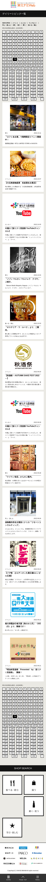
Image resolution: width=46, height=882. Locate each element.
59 (10, 53)
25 (41, 38)
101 (21, 68)
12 (15, 35)
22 (25, 38)
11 (10, 35)
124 (12, 81)
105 (5, 71)
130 (12, 84)
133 (33, 84)
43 (10, 47)
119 (18, 78)
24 (36, 38)
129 (5, 84)
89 (41, 62)
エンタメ (23, 23)
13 (20, 35)
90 (4, 65)
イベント (15, 23)
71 (30, 56)
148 (12, 93)
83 (10, 62)
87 (30, 62)
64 (36, 53)
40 (36, 44)
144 (26, 90)
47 (30, 47)
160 (14, 99)
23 (30, 38)
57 (41, 50)
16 (35, 35)
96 (36, 65)
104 (40, 68)
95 (30, 65)
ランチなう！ (33, 23)
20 (15, 38)
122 (40, 78)
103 (34, 68)
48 (36, 47)
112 (11, 74)
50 (4, 50)
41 (41, 44)
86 (25, 62)
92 (15, 65)
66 (4, 56)
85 (20, 62)
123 (5, 81)
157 (33, 96)
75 (10, 59)
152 (40, 93)
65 (41, 53)
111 (4, 74)
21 (20, 38)
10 (4, 35)
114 (26, 74)
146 (40, 90)
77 (20, 59)
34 (4, 44)
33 (41, 41)
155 (19, 96)
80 (36, 59)
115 (33, 74)
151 (33, 93)
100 (15, 68)
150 (26, 93)
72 (36, 56)
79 (30, 59)
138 (26, 87)
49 (41, 47)
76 (15, 59)
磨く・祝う (16, 25)
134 (40, 84)
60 (15, 53)
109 (33, 71)
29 (20, 41)
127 (33, 81)
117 (4, 78)
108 (26, 71)
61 (20, 53)
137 (19, 87)
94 (25, 65)
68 (15, 56)
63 (30, 53)
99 (9, 68)
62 (25, 53)
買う (24, 25)
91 (10, 65)
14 (25, 35)
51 (10, 50)
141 (5, 90)
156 (26, 96)
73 (41, 56)
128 (40, 81)
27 (10, 41)
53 (20, 50)
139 (33, 87)
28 (15, 41)
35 (10, 44)
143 (19, 90)
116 (40, 74)
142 (12, 90)
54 (25, 50)
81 (41, 59)
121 (33, 78)
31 (30, 41)
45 (20, 47)
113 (19, 74)
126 (26, 81)
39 (30, 44)
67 (10, 56)
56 (36, 50)
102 (27, 68)
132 (26, 84)
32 (36, 41)
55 (30, 50)
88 (36, 62)
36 (15, 44)
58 (4, 53)
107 (19, 71)
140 (40, 87)
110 (40, 71)
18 (4, 38)
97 (41, 65)
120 (26, 78)
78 (25, 59)
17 (41, 35)
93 (20, 65)
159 (5, 99)
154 (12, 96)
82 (4, 62)
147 (5, 93)
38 (25, 44)
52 (15, 50)
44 (15, 47)
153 (5, 96)
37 (20, 44)
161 (24, 99)
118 (11, 78)
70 (25, 56)
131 (19, 84)
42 (4, 47)
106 (12, 71)
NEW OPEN (6, 23)
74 (4, 59)
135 (5, 87)
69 (20, 56)
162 (33, 99)
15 (30, 35)
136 (12, 87)
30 (25, 41)
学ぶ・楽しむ (6, 25)
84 (15, 62)
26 (4, 41)
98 (4, 68)
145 (33, 90)
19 (10, 38)
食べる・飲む (32, 25)
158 (40, 96)
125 (19, 81)
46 (25, 47)
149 (19, 93)
